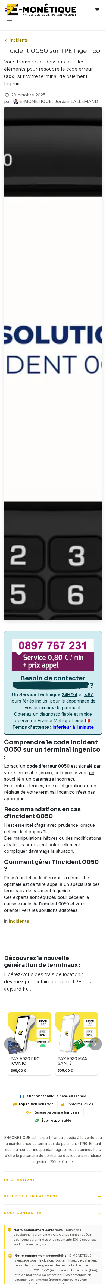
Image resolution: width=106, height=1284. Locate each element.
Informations (19, 1180)
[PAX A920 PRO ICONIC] (29, 1033)
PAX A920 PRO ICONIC (25, 1061)
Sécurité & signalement (31, 1196)
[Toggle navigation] (9, 22)
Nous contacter (23, 1213)
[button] (10, 1044)
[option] (53, 1044)
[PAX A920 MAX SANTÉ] (76, 1033)
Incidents (19, 40)
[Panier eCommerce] (96, 9)
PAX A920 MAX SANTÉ (73, 1061)
